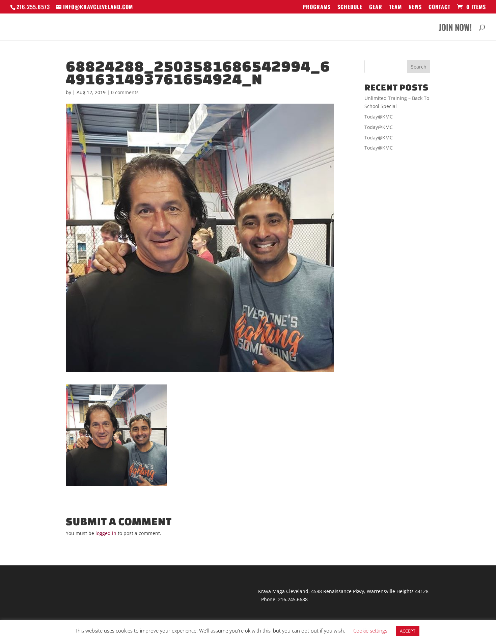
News (415, 7)
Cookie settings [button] (370, 630)
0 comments (125, 92)
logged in (105, 533)
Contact (439, 7)
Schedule (349, 7)
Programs (317, 7)
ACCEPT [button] (407, 631)
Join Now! (455, 29)
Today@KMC (378, 116)
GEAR (375, 7)
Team (395, 7)
